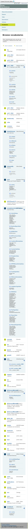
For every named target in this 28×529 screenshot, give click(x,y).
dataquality (10, 166)
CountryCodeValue (13, 249)
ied (8, 385)
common (9, 126)
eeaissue (13, 149)
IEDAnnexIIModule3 (11, 403)
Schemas (4, 22)
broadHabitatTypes (13, 459)
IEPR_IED (10, 418)
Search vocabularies (8, 45)
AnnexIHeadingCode (13, 395)
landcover (10, 430)
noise (8, 476)
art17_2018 (10, 113)
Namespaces (5, 29)
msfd (8, 454)
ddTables (13, 145)
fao (8, 344)
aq (8, 49)
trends (12, 101)
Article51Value (13, 213)
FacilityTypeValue (13, 271)
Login (17, 3)
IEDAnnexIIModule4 (11, 411)
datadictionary (11, 131)
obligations (13, 155)
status (12, 160)
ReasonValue (13, 315)
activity (12, 184)
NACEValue (13, 291)
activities (13, 70)
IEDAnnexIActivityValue (13, 277)
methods (13, 89)
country (13, 512)
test (8, 492)
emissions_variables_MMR (13, 364)
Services (4, 27)
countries (13, 84)
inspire (9, 425)
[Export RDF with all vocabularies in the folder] (24, 67)
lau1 (8, 436)
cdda (8, 122)
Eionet (7, 9)
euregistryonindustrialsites (11, 208)
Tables (3, 17)
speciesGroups (13, 469)
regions (13, 464)
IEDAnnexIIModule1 (11, 390)
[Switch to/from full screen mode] (19, 3)
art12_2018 (10, 60)
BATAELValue (13, 231)
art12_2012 (10, 55)
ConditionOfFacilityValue (13, 241)
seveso (9, 487)
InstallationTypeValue (13, 286)
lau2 (8, 439)
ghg (8, 359)
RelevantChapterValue (13, 324)
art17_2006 (10, 65)
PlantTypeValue (13, 309)
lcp (8, 448)
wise (8, 501)
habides (9, 374)
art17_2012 (10, 108)
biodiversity (10, 118)
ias (8, 379)
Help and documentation (7, 11)
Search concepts (19, 45)
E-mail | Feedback (6, 524)
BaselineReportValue (13, 226)
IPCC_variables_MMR (13, 368)
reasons (13, 96)
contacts (13, 136)
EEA (8, 1)
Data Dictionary (12, 9)
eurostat (9, 339)
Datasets (4, 14)
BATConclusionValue (13, 235)
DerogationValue (13, 256)
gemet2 (9, 355)
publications (10, 482)
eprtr (8, 179)
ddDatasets (13, 141)
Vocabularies (5, 24)
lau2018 (9, 443)
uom (8, 496)
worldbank (10, 507)
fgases (9, 350)
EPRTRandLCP (11, 201)
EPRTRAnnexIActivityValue (13, 263)
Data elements (5, 19)
